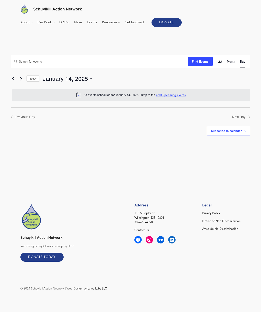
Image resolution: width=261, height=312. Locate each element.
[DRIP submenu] (68, 23)
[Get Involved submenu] (146, 23)
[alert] (131, 95)
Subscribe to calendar (226, 131)
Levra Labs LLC (97, 288)
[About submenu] (32, 23)
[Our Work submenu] (54, 23)
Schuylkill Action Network (57, 9)
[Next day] (21, 78)
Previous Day (25, 116)
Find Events (200, 61)
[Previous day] (13, 78)
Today (33, 78)
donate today (42, 257)
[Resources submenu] (119, 23)
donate (166, 22)
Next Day (239, 116)
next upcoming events (171, 95)
